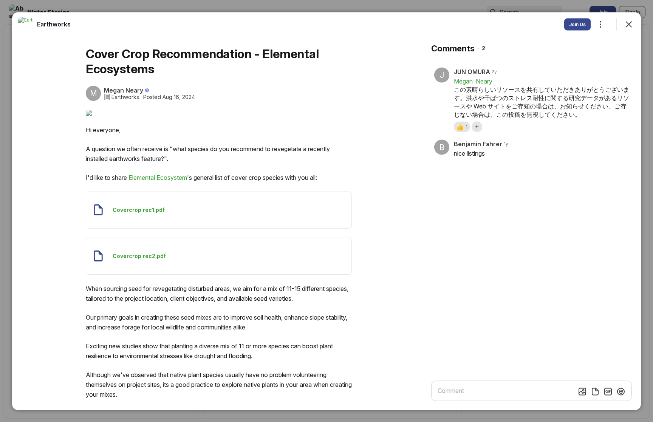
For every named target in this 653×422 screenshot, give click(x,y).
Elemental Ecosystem (157, 177)
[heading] (54, 24)
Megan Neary (474, 81)
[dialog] (326, 211)
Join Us (577, 24)
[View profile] (25, 24)
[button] (462, 126)
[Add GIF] (608, 391)
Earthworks (125, 97)
